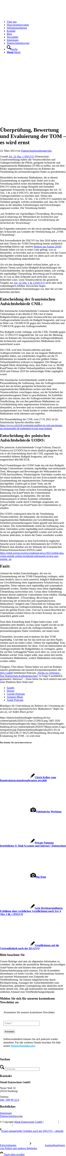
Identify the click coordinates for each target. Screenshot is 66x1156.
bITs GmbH (6, 672)
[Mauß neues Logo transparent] (25, 16)
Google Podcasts (16, 693)
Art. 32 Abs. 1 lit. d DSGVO (29, 282)
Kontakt (18, 1124)
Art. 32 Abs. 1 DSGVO (21, 156)
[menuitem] (36, 21)
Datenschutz (51, 1121)
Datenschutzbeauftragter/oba (36, 150)
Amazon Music (15, 696)
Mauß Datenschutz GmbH (28, 1121)
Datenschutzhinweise (23, 1045)
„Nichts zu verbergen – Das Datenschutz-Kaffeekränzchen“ (30, 674)
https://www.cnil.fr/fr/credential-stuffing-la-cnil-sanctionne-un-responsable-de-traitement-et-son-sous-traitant (31, 427)
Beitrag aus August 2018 (47, 246)
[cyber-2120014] (33, 121)
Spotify (11, 687)
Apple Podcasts (15, 700)
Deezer (10, 690)
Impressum (6, 1113)
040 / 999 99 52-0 (9, 1099)
